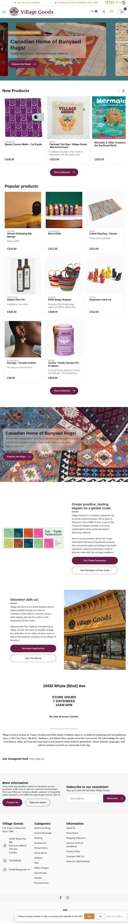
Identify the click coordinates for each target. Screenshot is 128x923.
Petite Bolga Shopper (59, 299)
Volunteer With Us (75, 856)
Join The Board (33, 658)
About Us (70, 828)
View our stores (37, 802)
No (100, 916)
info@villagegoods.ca (19, 869)
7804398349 (15, 860)
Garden (38, 878)
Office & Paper (41, 868)
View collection (62, 172)
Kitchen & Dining (42, 828)
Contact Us (12, 802)
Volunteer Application (33, 648)
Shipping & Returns (75, 838)
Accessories (40, 843)
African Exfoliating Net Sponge (19, 235)
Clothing (38, 838)
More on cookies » (115, 916)
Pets (36, 863)
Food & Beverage (43, 833)
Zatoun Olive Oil (16, 299)
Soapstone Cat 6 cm (100, 299)
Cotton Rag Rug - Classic (103, 233)
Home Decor (40, 853)
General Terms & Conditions (74, 845)
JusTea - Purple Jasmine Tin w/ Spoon (63, 364)
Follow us (37, 759)
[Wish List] (111, 11)
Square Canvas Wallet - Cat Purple (23, 144)
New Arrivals (40, 873)
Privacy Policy (73, 851)
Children (38, 858)
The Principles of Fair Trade (95, 570)
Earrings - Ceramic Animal (21, 362)
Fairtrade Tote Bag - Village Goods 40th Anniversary (68, 145)
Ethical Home (40, 848)
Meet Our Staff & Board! (78, 861)
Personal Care (41, 883)
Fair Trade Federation (95, 560)
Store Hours (72, 833)
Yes (89, 916)
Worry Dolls (54, 233)
